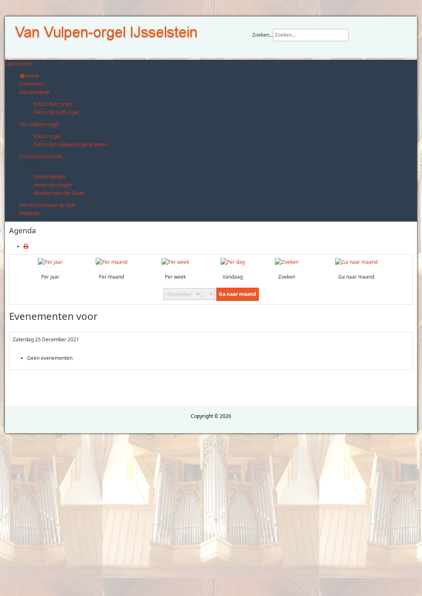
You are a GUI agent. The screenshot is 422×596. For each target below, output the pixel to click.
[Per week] (175, 261)
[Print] (25, 246)
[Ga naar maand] (356, 261)
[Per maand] (111, 261)
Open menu (18, 63)
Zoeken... (262, 34)
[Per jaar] (50, 261)
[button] (32, 164)
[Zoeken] (286, 261)
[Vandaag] (232, 261)
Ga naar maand (237, 294)
